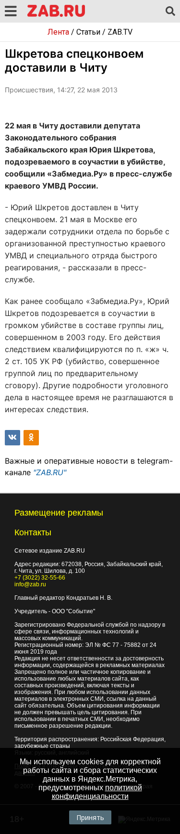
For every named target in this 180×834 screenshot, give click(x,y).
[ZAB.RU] (56, 15)
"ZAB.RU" (49, 472)
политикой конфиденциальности (97, 791)
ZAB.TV (120, 32)
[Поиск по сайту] (170, 11)
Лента (58, 32)
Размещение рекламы (58, 513)
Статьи (88, 32)
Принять (90, 817)
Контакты (32, 532)
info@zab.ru (30, 584)
